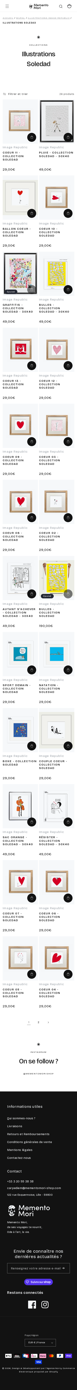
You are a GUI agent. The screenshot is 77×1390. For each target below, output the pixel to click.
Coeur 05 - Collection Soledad (13, 993)
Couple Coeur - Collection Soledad (53, 764)
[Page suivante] (48, 1022)
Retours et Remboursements (28, 1134)
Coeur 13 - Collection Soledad (13, 384)
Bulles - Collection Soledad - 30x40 (54, 308)
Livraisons (14, 1126)
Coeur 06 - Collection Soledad (49, 917)
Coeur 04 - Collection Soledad (49, 993)
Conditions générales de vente (29, 1142)
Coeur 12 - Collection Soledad (49, 384)
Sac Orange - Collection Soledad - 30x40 (18, 840)
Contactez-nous (19, 1158)
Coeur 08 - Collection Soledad (13, 536)
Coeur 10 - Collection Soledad (49, 232)
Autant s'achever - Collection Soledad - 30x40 (19, 612)
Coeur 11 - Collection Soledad (13, 156)
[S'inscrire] (63, 1268)
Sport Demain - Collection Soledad (17, 688)
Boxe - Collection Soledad (20, 762)
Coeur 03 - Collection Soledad (49, 460)
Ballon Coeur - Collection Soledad (17, 232)
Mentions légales (19, 1150)
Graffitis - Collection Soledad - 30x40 (18, 308)
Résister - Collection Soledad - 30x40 (54, 840)
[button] (7, 6)
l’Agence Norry (53, 1368)
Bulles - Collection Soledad (49, 612)
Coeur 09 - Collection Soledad (13, 460)
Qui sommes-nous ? (21, 1118)
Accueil (8, 18)
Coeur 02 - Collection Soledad (49, 536)
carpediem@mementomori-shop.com (34, 1188)
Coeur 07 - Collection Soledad (13, 917)
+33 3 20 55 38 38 (20, 1181)
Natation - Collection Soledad (49, 688)
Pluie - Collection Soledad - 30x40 (56, 154)
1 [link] (28, 1022)
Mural (20, 18)
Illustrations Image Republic (49, 18)
